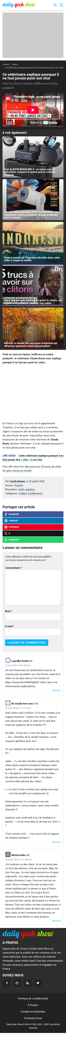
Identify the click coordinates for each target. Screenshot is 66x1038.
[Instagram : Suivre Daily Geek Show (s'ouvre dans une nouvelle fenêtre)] (17, 983)
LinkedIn (13, 521)
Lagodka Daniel (20, 660)
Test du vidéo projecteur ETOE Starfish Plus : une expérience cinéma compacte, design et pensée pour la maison (31, 214)
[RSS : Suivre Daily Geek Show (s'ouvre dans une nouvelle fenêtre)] (27, 983)
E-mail (9, 626)
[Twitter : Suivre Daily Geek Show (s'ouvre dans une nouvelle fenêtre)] (38, 983)
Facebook (14, 514)
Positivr (19, 485)
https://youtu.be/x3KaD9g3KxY (22, 682)
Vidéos (23, 493)
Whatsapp (14, 540)
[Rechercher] (55, 5)
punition (30, 489)
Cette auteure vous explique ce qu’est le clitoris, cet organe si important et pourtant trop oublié (33, 302)
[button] (61, 5)
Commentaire (13, 567)
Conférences (35, 493)
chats (21, 489)
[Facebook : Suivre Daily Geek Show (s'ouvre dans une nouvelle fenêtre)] (6, 983)
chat (20, 423)
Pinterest (14, 527)
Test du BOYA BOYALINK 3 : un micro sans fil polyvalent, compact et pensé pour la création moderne (29, 172)
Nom (8, 611)
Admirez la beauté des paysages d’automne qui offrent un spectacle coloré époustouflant (30, 345)
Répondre (56, 690)
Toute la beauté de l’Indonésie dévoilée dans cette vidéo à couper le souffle (32, 259)
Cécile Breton (17, 481)
